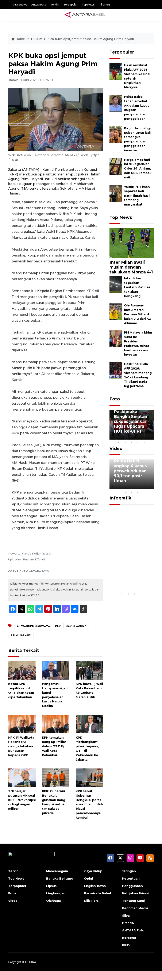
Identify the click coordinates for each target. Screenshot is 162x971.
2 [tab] (125, 443)
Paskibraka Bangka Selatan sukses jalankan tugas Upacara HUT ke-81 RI (130, 421)
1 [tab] (119, 443)
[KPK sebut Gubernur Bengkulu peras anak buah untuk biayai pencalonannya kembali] (89, 777)
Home (20, 39)
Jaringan (129, 871)
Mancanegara (57, 871)
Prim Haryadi (21, 635)
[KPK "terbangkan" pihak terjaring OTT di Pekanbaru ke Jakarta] (89, 724)
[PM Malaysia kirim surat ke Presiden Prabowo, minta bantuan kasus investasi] (115, 339)
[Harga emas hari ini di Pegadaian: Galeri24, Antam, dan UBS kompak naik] (115, 166)
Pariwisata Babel (97, 893)
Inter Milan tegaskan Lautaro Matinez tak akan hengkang (137, 287)
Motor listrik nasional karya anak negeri (129, 577)
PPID (126, 945)
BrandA (128, 923)
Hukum (36, 39)
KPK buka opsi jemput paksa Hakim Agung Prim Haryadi (90, 39)
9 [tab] (132, 492)
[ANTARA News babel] (85, 14)
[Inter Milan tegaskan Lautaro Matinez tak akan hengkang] (115, 285)
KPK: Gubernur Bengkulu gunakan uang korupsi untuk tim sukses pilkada (53, 802)
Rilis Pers (104, 4)
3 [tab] (132, 443)
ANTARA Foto (133, 930)
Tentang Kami (133, 901)
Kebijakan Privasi (135, 893)
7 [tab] (150, 487)
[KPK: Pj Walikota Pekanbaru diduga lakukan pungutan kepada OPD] (22, 724)
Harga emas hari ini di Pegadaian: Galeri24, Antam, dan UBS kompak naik (137, 168)
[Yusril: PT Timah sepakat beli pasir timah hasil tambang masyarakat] (115, 193)
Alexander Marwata (33, 626)
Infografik (120, 498)
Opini (88, 878)
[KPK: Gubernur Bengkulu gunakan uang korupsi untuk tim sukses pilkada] (55, 777)
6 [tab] (144, 487)
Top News (88, 4)
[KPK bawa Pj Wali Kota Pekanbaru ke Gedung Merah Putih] (89, 670)
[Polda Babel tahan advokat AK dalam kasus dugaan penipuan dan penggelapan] (115, 103)
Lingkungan (55, 893)
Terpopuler (70, 4)
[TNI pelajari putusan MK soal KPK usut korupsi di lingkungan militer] (22, 777)
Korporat (129, 938)
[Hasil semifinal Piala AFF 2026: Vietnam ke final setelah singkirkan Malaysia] (115, 71)
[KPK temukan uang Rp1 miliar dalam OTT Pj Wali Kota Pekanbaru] (55, 724)
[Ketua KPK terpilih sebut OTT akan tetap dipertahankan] (22, 670)
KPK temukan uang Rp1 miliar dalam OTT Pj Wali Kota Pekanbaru (54, 746)
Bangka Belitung (59, 878)
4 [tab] (138, 443)
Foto (114, 398)
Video (116, 448)
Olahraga (53, 901)
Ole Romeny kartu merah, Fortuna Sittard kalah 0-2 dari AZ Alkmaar (137, 314)
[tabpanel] (131, 425)
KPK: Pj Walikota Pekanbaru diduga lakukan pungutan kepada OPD (21, 746)
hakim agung (76, 626)
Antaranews (19, 4)
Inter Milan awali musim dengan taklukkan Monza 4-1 (131, 267)
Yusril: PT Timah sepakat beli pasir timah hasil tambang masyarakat (137, 195)
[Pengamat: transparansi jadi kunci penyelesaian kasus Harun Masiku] (55, 670)
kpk (58, 626)
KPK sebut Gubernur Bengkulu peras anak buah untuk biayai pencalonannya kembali (89, 804)
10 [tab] (138, 492)
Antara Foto (38, 4)
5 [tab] (144, 443)
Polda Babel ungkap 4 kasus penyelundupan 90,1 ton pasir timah (130, 470)
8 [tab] (125, 492)
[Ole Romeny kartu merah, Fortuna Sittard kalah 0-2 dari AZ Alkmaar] (115, 312)
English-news (95, 886)
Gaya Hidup (93, 871)
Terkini (54, 4)
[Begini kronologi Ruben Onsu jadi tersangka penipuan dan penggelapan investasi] (115, 134)
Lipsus (51, 886)
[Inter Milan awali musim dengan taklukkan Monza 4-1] (131, 243)
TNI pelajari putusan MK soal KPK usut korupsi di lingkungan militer (22, 800)
